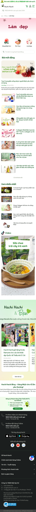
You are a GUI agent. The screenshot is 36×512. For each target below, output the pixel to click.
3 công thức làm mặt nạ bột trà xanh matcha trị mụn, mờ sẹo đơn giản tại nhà (25, 143)
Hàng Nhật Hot (6, 46)
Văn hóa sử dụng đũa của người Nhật (22, 223)
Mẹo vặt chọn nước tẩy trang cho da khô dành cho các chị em (24, 155)
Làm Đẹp (29, 46)
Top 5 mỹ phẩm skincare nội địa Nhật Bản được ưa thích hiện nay (24, 96)
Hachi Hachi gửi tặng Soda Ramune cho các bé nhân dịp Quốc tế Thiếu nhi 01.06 (14, 352)
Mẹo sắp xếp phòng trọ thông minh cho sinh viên (22, 197)
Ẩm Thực (18, 46)
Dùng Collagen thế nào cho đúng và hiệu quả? (23, 206)
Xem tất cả (18, 376)
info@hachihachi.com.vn (11, 487)
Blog (6, 16)
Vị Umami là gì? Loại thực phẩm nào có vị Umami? (24, 188)
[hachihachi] (18, 1)
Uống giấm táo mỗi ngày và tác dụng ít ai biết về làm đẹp (25, 119)
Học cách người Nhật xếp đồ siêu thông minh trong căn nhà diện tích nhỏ (23, 215)
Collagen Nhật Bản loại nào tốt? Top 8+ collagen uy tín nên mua (25, 131)
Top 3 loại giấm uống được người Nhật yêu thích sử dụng (17, 82)
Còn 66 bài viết (18, 177)
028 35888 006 (8, 485)
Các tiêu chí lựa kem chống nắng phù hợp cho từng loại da (25, 108)
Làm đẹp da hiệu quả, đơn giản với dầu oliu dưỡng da (25, 166)
